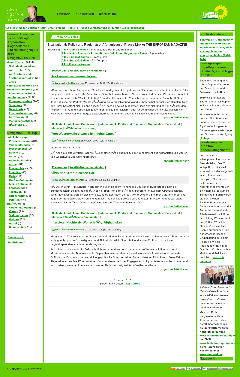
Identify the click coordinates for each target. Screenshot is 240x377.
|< (111, 279)
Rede (12, 176)
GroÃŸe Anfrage (19, 179)
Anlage (205, 138)
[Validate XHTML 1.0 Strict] (194, 364)
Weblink (14, 219)
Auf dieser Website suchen (22, 27)
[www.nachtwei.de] (28, 14)
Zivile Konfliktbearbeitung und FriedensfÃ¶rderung (22, 85)
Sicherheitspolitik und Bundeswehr (74, 124)
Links (115, 27)
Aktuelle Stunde (19, 160)
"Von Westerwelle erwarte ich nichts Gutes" (83, 133)
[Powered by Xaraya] (225, 364)
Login (125, 27)
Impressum (138, 27)
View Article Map (67, 36)
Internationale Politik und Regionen (114, 53)
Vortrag (13, 211)
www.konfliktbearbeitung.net (218, 335)
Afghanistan (155, 124)
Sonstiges (15, 105)
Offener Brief (17, 195)
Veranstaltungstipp (21, 207)
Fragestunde (17, 187)
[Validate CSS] (210, 364)
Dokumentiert (17, 227)
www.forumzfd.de (211, 354)
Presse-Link (16, 168)
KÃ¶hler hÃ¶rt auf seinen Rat (72, 173)
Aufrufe (135, 283)
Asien (143, 53)
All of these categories (76, 64)
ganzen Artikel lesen (176, 117)
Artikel (13, 156)
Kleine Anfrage (18, 183)
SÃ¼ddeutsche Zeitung (79, 127)
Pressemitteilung (20, 140)
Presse (83, 27)
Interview (15, 172)
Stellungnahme (18, 215)
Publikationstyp (17, 136)
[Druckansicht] (16, 237)
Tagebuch (15, 191)
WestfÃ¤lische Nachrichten (87, 70)
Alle (64, 49)
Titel (127, 283)
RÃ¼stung (15, 124)
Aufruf (13, 223)
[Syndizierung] (16, 242)
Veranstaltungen (100, 27)
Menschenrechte (19, 120)
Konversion (16, 116)
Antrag (13, 164)
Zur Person (48, 27)
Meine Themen (67, 27)
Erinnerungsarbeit (20, 101)
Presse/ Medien (79, 60)
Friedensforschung (21, 113)
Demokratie (16, 109)
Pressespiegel (18, 148)
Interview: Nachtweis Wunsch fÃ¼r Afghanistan (86, 222)
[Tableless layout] (179, 364)
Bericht (13, 152)
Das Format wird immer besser (74, 76)
